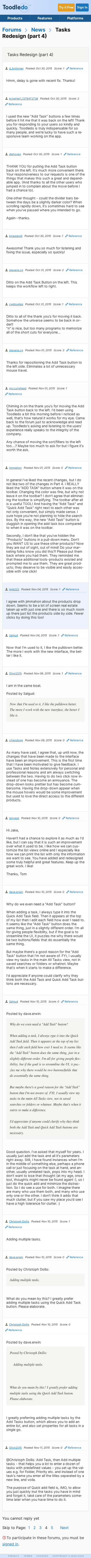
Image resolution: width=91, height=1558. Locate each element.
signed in (10, 1544)
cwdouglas (16, 304)
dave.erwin (16, 892)
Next (64, 1527)
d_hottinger (16, 68)
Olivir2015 (15, 673)
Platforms (75, 18)
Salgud (13, 635)
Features (45, 18)
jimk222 (14, 589)
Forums (11, 29)
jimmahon (15, 467)
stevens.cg (16, 270)
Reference (76, 68)
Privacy (13, 1556)
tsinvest (14, 818)
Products (14, 18)
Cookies (42, 1556)
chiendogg (16, 740)
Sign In (82, 7)
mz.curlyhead (17, 388)
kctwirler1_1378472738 (23, 98)
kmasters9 (15, 236)
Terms (28, 1556)
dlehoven (15, 154)
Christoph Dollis (19, 1221)
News (38, 29)
